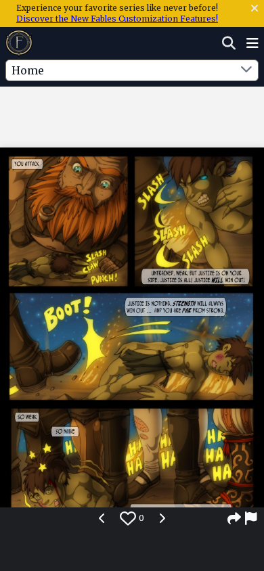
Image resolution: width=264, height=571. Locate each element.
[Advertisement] (132, 114)
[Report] (252, 518)
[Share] (234, 518)
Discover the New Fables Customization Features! (117, 19)
